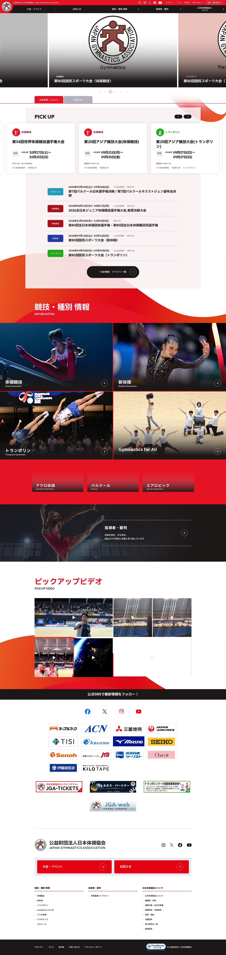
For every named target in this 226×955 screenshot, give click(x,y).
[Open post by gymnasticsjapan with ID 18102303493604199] (152, 657)
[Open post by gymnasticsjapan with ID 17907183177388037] (93, 657)
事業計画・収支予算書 (154, 905)
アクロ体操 (41, 914)
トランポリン (42, 905)
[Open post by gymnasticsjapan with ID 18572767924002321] (74, 617)
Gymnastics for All (45, 910)
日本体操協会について (154, 896)
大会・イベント (34, 9)
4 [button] (115, 91)
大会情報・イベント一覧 (113, 272)
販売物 (187, 3)
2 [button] (105, 91)
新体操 (40, 900)
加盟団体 (148, 919)
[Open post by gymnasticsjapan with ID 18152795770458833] (54, 657)
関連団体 (148, 929)
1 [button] (99, 91)
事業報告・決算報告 (153, 910)
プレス (179, 3)
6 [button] (126, 91)
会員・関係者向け (214, 2)
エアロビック (42, 919)
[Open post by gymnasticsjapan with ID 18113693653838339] (132, 617)
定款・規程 (149, 914)
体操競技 (40, 896)
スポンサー (170, 3)
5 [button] (121, 91)
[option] (113, 50)
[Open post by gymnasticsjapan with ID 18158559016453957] (172, 617)
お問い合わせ (197, 3)
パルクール (41, 924)
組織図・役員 (150, 900)
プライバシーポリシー (93, 947)
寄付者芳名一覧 (151, 924)
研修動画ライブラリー (100, 896)
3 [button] (110, 91)
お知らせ (77, 9)
